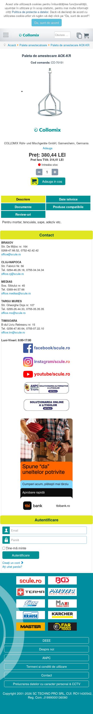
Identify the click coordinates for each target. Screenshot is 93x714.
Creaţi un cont (11, 563)
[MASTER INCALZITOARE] (31, 626)
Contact (46, 675)
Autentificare (21, 555)
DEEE (47, 640)
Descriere (23, 199)
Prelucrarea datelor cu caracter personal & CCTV (46, 684)
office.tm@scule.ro (13, 332)
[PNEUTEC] (62, 592)
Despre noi (46, 649)
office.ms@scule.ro (13, 313)
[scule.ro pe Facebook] (46, 348)
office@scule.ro (11, 254)
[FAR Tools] (62, 626)
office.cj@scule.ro (12, 274)
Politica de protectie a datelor (30, 12)
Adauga (47, 148)
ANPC (46, 658)
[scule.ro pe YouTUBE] (46, 374)
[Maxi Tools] (62, 603)
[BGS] (62, 580)
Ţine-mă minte (16, 548)
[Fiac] (31, 603)
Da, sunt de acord (46, 22)
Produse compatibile (68, 207)
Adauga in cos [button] (52, 181)
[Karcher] (62, 615)
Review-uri (23, 214)
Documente (23, 207)
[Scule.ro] (31, 580)
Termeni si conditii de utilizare (46, 666)
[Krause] (31, 615)
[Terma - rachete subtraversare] (31, 592)
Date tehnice (68, 199)
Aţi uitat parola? (12, 567)
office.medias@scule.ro (16, 293)
